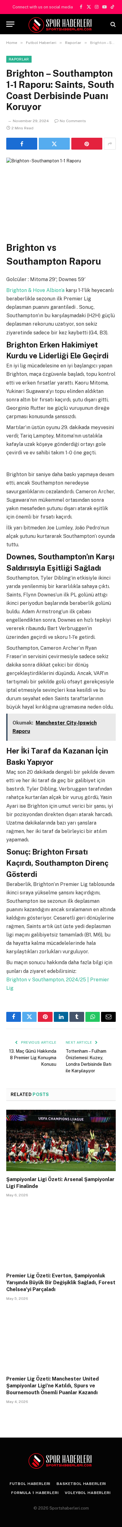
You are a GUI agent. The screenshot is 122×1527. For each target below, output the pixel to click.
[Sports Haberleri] (61, 24)
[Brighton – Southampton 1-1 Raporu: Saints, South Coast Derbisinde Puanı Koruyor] (61, 184)
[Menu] (10, 24)
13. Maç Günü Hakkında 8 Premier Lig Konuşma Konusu (32, 1058)
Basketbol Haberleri (81, 1484)
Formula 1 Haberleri (34, 1493)
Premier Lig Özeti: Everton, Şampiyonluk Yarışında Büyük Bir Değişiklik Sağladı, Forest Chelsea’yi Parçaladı (60, 1282)
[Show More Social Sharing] (110, 144)
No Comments (73, 121)
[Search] (112, 24)
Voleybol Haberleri (87, 1493)
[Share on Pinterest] (86, 144)
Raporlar (19, 59)
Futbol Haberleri (30, 1484)
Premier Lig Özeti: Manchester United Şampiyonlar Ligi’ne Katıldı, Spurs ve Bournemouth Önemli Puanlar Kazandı (52, 1385)
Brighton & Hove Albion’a (36, 290)
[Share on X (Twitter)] (54, 144)
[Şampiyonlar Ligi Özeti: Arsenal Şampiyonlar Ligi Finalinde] (61, 1140)
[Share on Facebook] (21, 144)
